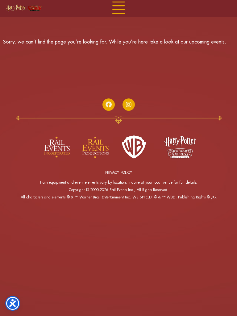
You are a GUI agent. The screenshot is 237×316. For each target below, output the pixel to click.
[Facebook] (108, 104)
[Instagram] (129, 104)
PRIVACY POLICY (118, 172)
